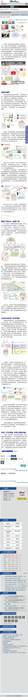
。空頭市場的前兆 (6, 649)
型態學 (17, 538)
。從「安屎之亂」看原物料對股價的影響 (11, 639)
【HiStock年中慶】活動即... (10, 469)
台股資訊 (8, 523)
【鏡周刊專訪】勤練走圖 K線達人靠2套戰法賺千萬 (12, 601)
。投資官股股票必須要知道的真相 (9, 651)
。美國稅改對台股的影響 (7, 644)
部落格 (12, 6)
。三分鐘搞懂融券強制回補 (8, 638)
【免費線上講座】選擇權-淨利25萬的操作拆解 (12, 597)
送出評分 (14, 458)
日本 (19, 44)
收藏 (9, 24)
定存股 (17, 545)
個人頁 (21, 498)
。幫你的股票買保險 (6, 641)
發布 (23, 465)
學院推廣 (17, 548)
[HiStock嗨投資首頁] (14, 1)
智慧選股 (17, 523)
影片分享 (17, 6)
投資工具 (17, 535)
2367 (17, 162)
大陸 (9, 209)
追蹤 (12, 24)
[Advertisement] (14, 510)
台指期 (6, 410)
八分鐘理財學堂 (8, 548)
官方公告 (8, 538)
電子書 (8, 545)
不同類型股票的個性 (22, 470)
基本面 (8, 542)
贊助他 (13, 456)
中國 (7, 209)
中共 (18, 204)
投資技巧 (8, 535)
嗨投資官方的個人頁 (5, 6)
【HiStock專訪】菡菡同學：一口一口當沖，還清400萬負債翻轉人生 (12, 605)
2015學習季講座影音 (8, 532)
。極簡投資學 (5, 642)
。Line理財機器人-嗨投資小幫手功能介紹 (11, 647)
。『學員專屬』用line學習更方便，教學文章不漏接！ (14, 652)
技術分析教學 (17, 531)
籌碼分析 (17, 542)
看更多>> (25, 573)
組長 (6, 608)
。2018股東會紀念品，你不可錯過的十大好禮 (12, 634)
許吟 (6, 596)
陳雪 (6, 604)
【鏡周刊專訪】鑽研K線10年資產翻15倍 (12, 609)
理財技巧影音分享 (8, 527)
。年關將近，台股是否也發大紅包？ (10, 636)
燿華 (14, 162)
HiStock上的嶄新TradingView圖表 (12, 578)
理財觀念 (17, 526)
